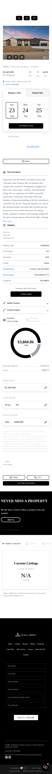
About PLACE (40, 649)
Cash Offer (10, 649)
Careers (30, 649)
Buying (24, 644)
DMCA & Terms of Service (33, 771)
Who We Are (21, 649)
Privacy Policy (14, 771)
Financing (40, 644)
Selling (32, 644)
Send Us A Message (26, 717)
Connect (26, 655)
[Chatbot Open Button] (45, 767)
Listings (17, 644)
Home (10, 644)
